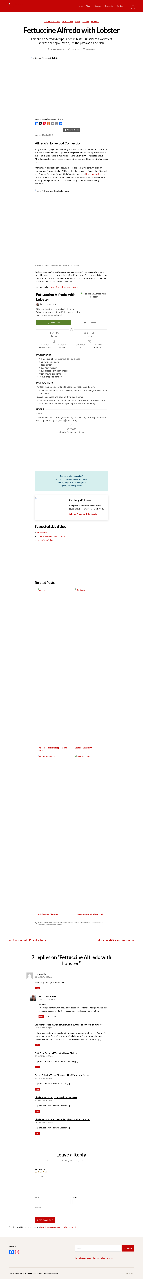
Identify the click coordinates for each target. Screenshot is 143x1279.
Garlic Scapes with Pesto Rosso (51, 536)
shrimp (59, 925)
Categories (108, 6)
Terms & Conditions (83, 1258)
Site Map (111, 1258)
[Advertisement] (71, 454)
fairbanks (59, 922)
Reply (38, 988)
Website (38, 1208)
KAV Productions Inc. (35, 1273)
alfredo (40, 922)
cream (53, 922)
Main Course (67, 21)
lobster (80, 922)
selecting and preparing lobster (64, 287)
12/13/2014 (75, 49)
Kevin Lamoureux (59, 49)
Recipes (97, 6)
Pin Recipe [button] (91, 323)
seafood (53, 925)
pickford (99, 922)
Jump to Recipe (73, 130)
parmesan (87, 922)
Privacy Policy (99, 1258)
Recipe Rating (40, 1169)
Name (37, 1197)
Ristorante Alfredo (94, 174)
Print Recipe (54, 323)
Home (80, 6)
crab (49, 922)
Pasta (78, 21)
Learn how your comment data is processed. (58, 1227)
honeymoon (68, 922)
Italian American (52, 21)
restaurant (41, 925)
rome (48, 925)
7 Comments (90, 49)
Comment (39, 1177)
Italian (75, 922)
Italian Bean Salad (45, 540)
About (88, 6)
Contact (120, 6)
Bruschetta (42, 532)
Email (75, 1197)
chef (45, 922)
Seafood (95, 21)
